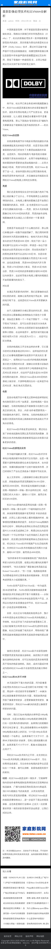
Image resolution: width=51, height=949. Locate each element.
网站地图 (40, 936)
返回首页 (7, 936)
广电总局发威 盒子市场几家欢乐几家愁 (19, 893)
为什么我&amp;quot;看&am (38, 908)
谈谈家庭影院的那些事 (12, 898)
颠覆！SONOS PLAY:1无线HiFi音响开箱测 (21, 877)
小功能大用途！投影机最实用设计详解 (19, 924)
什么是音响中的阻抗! (35, 918)
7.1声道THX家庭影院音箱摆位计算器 (19, 883)
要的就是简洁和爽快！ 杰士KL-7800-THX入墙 (22, 908)
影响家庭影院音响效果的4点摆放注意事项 (21, 918)
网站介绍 (18, 936)
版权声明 (29, 936)
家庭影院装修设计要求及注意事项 (17, 888)
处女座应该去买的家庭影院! (15, 903)
